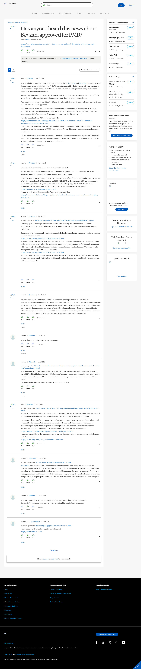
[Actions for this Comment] (99, 146)
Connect (12, 3)
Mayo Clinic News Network (104, 589)
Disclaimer (7, 610)
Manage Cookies (29, 654)
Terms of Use (8, 654)
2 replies (23, 353)
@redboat (83, 83)
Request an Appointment (107, 634)
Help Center (104, 13)
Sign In (131, 5)
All (133, 22)
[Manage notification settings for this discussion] (96, 51)
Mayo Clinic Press (55, 598)
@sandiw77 (33, 458)
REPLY (23, 151)
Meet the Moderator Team (12, 598)
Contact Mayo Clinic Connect (13, 618)
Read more (121, 209)
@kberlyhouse (35, 521)
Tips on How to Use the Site (122, 227)
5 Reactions (40, 51)
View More (54, 550)
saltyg (30, 39)
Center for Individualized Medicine (60, 594)
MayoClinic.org (9, 643)
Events (80, 13)
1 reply (23, 154)
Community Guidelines (11, 606)
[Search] (43, 4)
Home (34, 13)
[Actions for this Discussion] (99, 51)
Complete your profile (121, 248)
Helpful (28, 53)
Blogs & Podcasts (65, 13)
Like (22, 53)
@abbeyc (71, 83)
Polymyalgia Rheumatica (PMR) (17, 22)
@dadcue (30, 78)
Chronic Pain (114, 46)
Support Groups (48, 13)
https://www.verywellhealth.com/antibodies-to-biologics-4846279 (47, 431)
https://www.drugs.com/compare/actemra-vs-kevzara (42, 439)
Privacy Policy (19, 654)
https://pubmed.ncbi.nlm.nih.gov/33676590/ (38, 189)
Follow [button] (131, 27)
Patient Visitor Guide (56, 602)
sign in (46, 559)
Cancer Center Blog (56, 589)
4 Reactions (40, 145)
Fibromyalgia (114, 63)
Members (91, 13)
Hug (33, 53)
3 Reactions (40, 444)
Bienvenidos (122, 276)
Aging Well (113, 55)
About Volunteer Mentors (12, 602)
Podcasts (112, 102)
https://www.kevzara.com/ (31, 532)
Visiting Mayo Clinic (116, 37)
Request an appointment (121, 135)
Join (121, 5)
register (54, 559)
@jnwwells (32, 335)
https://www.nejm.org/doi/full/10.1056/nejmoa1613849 (42, 238)
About (6, 589)
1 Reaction (40, 344)
